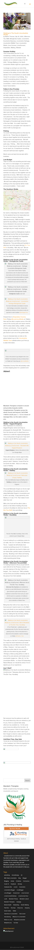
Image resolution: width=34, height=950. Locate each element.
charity (12, 881)
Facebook (13, 884)
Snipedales (6, 47)
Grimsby (20, 884)
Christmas (18, 881)
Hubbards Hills (8, 887)
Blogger (25, 878)
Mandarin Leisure (24, 899)
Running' (13, 908)
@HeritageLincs (23, 312)
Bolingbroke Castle (15, 39)
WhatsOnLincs (8, 922)
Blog (19, 878)
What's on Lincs (8, 919)
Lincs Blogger (7, 893)
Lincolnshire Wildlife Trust (11, 43)
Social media (7, 911)
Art (21, 875)
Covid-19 (6, 884)
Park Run (6, 908)
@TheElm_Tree (20, 636)
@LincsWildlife (25, 361)
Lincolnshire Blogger (9, 890)
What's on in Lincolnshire (19, 916)
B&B (7, 39)
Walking (13, 47)
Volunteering (7, 916)
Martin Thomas (9, 36)
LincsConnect (21, 45)
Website (18, 47)
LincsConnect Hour (23, 896)
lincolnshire (22, 887)
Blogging (6, 881)
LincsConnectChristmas (10, 896)
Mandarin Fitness (13, 899)
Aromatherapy (15, 875)
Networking (16, 905)
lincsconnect (16, 893)
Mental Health (7, 905)
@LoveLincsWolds (17, 319)
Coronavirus (26, 881)
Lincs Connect (12, 45)
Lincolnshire (25, 39)
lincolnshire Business (9, 41)
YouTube (16, 922)
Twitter (14, 911)
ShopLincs (20, 908)
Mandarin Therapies (9, 902)
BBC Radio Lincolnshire (10, 878)
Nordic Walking (25, 905)
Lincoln (15, 887)
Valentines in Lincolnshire (10, 913)
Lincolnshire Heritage (23, 41)
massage (18, 902)
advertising (7, 875)
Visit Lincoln (22, 913)
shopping (27, 908)
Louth (5, 899)
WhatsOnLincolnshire (19, 919)
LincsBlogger (20, 890)
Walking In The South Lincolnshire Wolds (15, 34)
